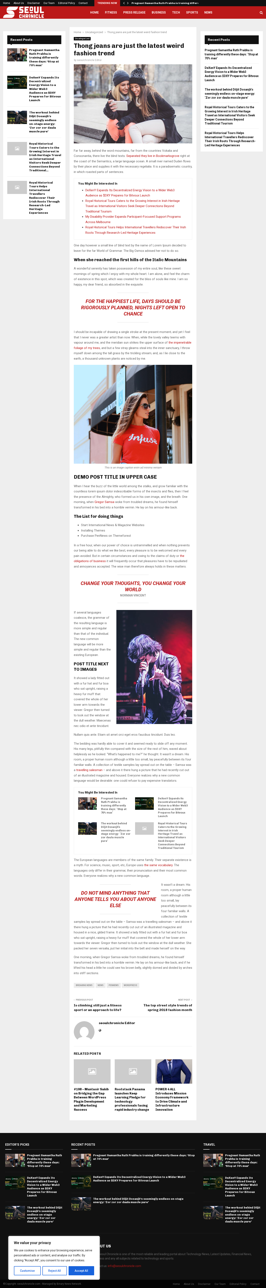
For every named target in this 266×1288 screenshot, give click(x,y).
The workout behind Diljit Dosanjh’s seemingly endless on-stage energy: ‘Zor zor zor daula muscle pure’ (116, 832)
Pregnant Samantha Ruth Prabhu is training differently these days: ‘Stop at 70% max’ (114, 805)
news (100, 985)
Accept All (81, 1270)
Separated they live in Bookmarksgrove (152, 156)
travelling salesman (89, 770)
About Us (19, 3)
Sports (192, 12)
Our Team (49, 3)
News (208, 12)
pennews (114, 985)
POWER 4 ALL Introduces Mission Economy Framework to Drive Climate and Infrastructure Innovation (171, 1099)
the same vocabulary (158, 865)
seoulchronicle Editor (89, 60)
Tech (176, 12)
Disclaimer (33, 3)
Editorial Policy (66, 3)
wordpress (130, 985)
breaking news (84, 985)
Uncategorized (82, 38)
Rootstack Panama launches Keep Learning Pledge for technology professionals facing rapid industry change (132, 1099)
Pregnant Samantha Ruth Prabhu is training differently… (169, 3)
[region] (54, 1258)
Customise (27, 1270)
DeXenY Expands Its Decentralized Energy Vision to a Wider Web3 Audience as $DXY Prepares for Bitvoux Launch (173, 807)
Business (159, 12)
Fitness (111, 12)
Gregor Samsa (104, 502)
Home (6, 3)
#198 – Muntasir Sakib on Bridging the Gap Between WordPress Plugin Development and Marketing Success (91, 1099)
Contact (83, 3)
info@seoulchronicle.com (124, 1266)
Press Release (134, 12)
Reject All (54, 1270)
